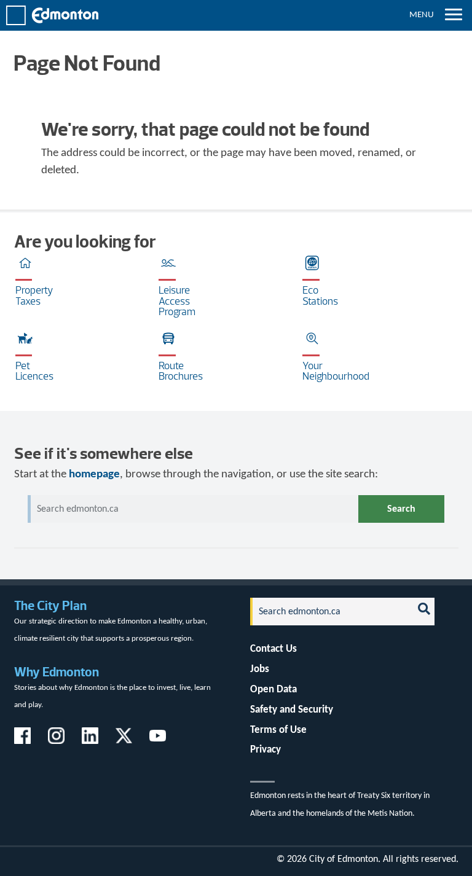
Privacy (265, 750)
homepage (94, 474)
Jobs (259, 669)
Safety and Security (291, 710)
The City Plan (50, 605)
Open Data (273, 689)
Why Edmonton (56, 671)
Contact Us (273, 649)
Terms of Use (278, 730)
